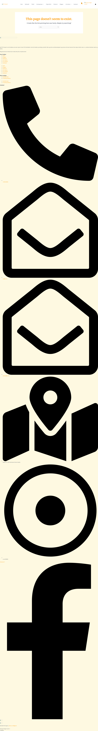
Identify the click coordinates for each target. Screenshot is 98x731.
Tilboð (32, 4)
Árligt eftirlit (48, 4)
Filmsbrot (55, 4)
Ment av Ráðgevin (13, 725)
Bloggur (61, 4)
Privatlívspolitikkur (7, 78)
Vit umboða (5, 61)
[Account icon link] (95, 4)
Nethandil (27, 4)
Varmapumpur (39, 4)
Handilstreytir (6, 76)
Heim (21, 4)
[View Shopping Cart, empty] (82, 4)
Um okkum (68, 4)
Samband (76, 4)
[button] (43, 4)
